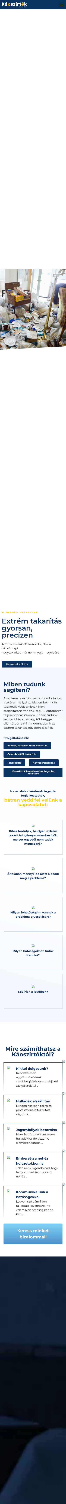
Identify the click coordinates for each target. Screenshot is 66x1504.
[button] (61, 5)
